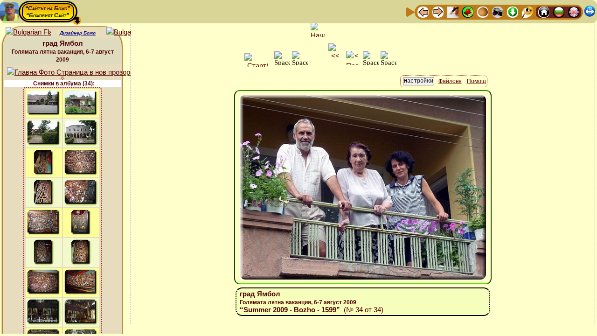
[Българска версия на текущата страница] (129, 32)
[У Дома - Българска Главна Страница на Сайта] (558, 11)
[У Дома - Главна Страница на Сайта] (543, 11)
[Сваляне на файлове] (512, 11)
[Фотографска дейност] (497, 11)
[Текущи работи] (482, 11)
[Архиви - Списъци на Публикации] (452, 11)
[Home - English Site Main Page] (573, 11)
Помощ (476, 81)
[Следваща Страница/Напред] (438, 11)
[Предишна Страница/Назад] (423, 11)
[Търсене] (527, 11)
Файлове (450, 81)
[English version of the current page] (28, 32)
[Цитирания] (467, 11)
